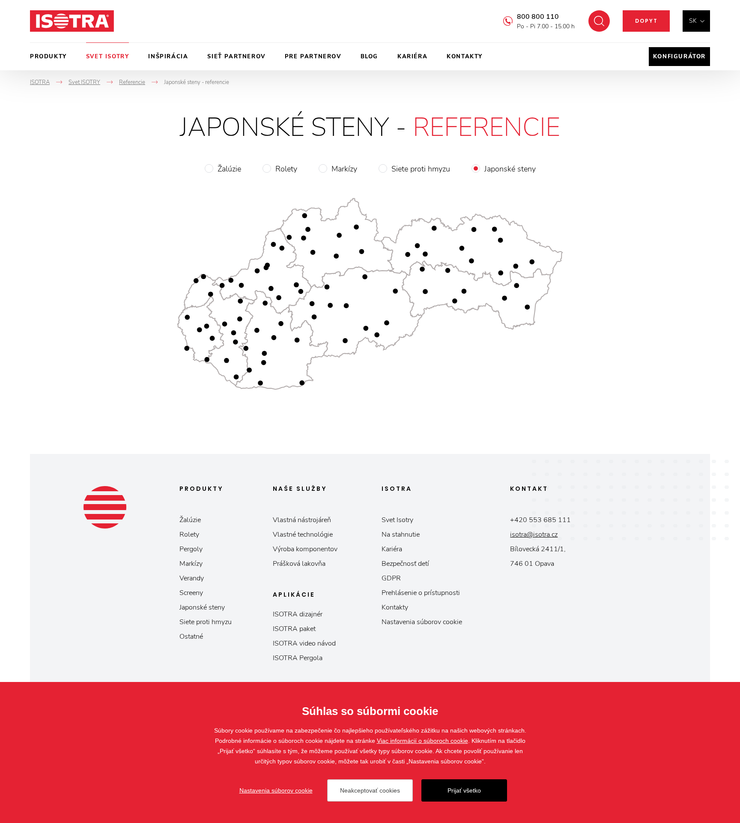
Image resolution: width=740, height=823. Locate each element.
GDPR (391, 578)
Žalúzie (229, 169)
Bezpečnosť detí (405, 563)
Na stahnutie (401, 534)
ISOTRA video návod (304, 643)
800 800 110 (538, 16)
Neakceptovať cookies (370, 790)
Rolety (286, 169)
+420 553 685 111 (540, 520)
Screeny (191, 593)
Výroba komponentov (305, 549)
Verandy (191, 578)
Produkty (48, 56)
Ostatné (191, 636)
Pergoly (191, 549)
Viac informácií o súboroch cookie (422, 740)
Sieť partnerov (236, 56)
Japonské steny (510, 169)
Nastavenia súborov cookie (422, 622)
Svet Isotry (397, 520)
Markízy (344, 169)
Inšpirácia (168, 56)
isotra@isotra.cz (534, 534)
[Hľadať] (599, 21)
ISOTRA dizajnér (297, 614)
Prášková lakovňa (299, 563)
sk (693, 21)
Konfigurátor (679, 56)
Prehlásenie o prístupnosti (421, 593)
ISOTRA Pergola (297, 658)
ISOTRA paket (294, 629)
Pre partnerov (313, 56)
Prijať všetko (464, 790)
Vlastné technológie (303, 534)
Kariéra (412, 56)
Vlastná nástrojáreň (302, 520)
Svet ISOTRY (107, 56)
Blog (369, 56)
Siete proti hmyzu (420, 169)
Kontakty (465, 56)
